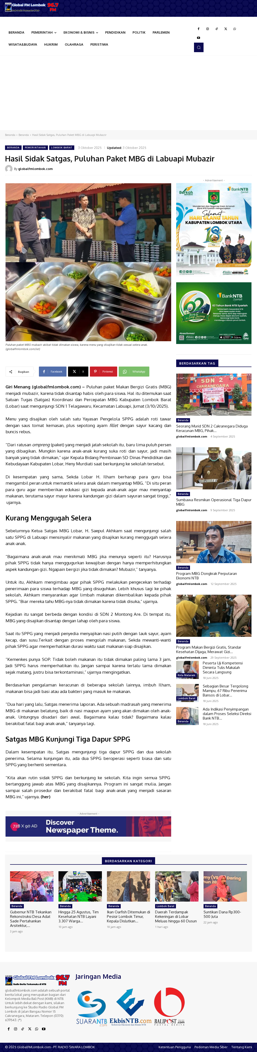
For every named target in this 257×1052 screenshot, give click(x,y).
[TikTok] (216, 29)
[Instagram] (207, 29)
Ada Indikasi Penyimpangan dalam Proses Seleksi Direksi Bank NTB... (227, 714)
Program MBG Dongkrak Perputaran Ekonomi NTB (206, 575)
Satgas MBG (57, 530)
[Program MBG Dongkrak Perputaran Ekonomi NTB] (213, 542)
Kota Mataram (186, 675)
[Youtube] (198, 38)
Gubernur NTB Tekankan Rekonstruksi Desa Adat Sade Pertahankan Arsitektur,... (30, 919)
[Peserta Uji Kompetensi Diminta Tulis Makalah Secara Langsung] (187, 670)
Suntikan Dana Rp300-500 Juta (222, 914)
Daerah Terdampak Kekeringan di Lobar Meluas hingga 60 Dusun (176, 916)
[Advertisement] (128, 92)
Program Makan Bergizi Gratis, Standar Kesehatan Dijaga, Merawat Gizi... (208, 649)
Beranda (10, 135)
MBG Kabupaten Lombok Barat (139, 399)
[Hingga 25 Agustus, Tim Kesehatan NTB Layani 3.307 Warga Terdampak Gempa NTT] (80, 886)
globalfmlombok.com (35, 169)
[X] (225, 29)
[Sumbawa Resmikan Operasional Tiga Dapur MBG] (213, 468)
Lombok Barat (61, 147)
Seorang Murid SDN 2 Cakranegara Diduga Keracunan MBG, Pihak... (212, 428)
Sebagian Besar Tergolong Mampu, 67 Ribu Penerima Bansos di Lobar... (225, 690)
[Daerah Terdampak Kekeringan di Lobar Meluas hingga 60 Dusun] (177, 886)
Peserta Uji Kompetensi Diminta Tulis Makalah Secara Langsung (223, 667)
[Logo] (32, 7)
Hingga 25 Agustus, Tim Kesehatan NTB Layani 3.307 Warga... (78, 916)
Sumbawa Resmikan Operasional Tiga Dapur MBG (213, 502)
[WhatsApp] (234, 29)
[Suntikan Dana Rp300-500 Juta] (225, 886)
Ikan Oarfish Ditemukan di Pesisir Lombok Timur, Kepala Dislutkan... (128, 916)
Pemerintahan (35, 147)
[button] (199, 47)
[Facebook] (198, 29)
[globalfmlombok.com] (9, 168)
